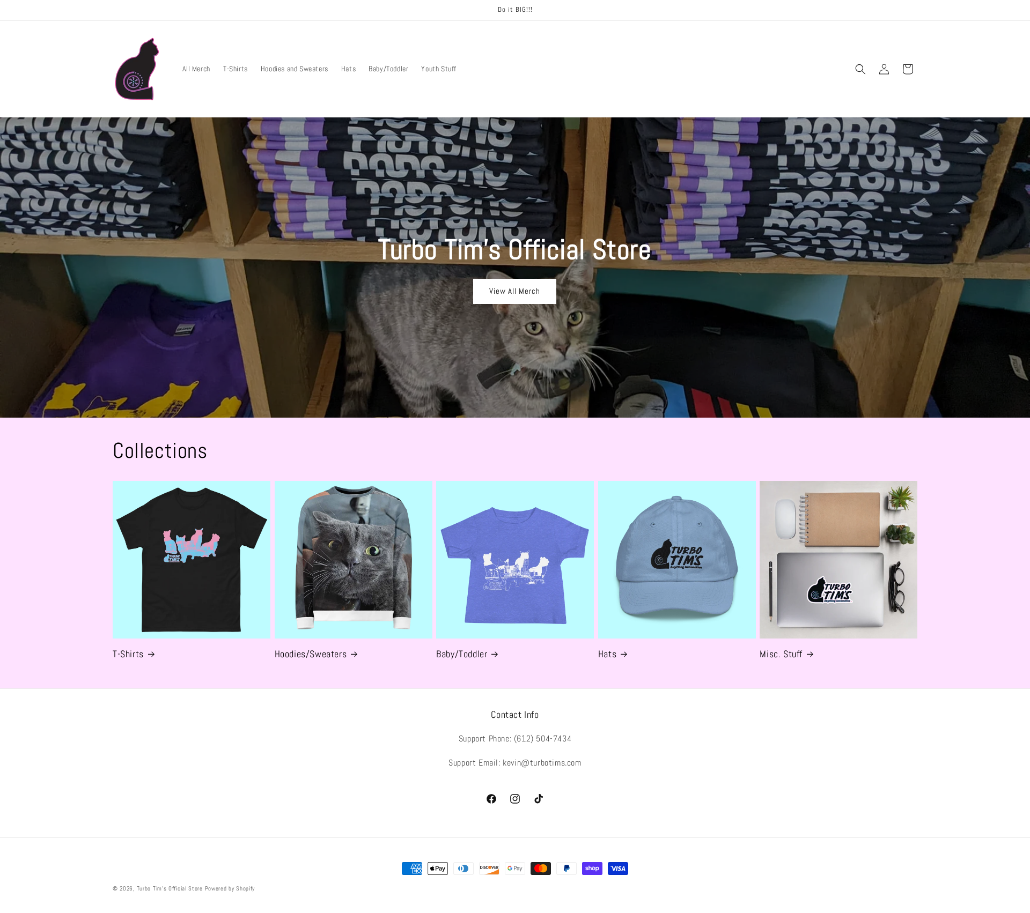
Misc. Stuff (781, 654)
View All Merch (514, 291)
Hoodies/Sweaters (311, 654)
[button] (860, 69)
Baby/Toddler (461, 654)
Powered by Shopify (230, 888)
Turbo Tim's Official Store (170, 888)
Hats (607, 654)
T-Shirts (128, 654)
